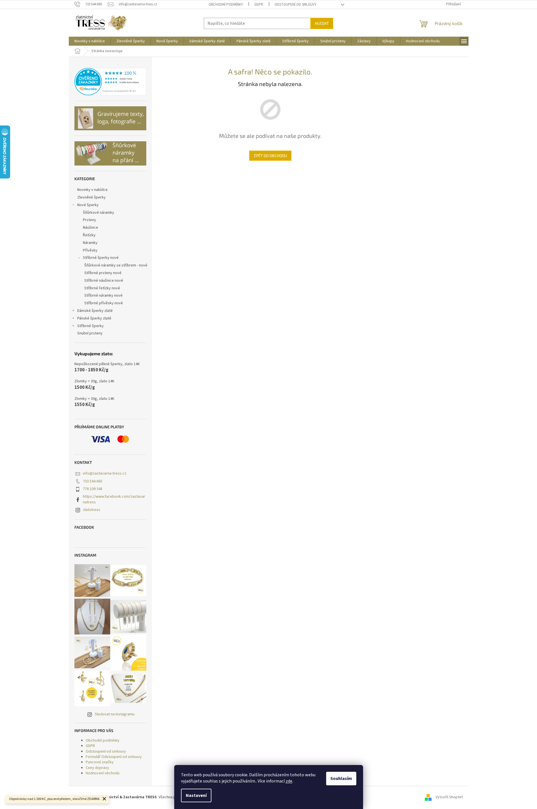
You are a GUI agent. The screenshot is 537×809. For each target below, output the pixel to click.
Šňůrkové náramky (98, 212)
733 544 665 (92, 481)
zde (289, 781)
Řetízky (89, 235)
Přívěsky (90, 250)
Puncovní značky (100, 762)
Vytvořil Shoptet (449, 797)
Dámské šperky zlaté (95, 311)
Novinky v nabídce (92, 190)
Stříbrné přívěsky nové (103, 303)
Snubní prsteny (90, 333)
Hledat (322, 23)
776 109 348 (92, 489)
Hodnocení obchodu (103, 773)
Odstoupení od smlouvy (296, 4)
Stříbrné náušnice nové (103, 280)
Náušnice (90, 227)
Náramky (90, 243)
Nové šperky (88, 205)
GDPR (258, 4)
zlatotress (91, 510)
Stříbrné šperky (90, 326)
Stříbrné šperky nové (101, 258)
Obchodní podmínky (226, 4)
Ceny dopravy (97, 768)
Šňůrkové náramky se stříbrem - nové (115, 265)
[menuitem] (90, 41)
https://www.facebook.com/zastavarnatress (114, 499)
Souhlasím (341, 778)
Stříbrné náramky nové (103, 295)
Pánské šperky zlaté (94, 318)
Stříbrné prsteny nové (102, 273)
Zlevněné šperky (91, 197)
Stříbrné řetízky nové (102, 288)
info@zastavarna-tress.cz (104, 473)
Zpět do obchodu (270, 155)
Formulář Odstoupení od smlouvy (114, 757)
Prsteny (89, 220)
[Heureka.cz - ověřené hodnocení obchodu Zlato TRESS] (110, 82)
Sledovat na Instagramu (114, 714)
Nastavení (196, 795)
